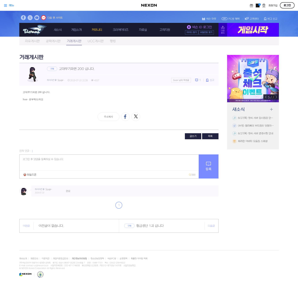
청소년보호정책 (97, 259)
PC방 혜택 (234, 18)
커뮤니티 (97, 30)
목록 (210, 136)
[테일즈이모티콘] (30, 174)
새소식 (58, 30)
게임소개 (76, 30)
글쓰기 (193, 136)
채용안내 (34, 259)
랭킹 (113, 41)
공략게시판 (53, 41)
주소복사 (108, 116)
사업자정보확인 (129, 266)
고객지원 (165, 30)
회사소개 (23, 259)
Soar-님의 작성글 (181, 80)
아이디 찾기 (192, 32)
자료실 (143, 30)
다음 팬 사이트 (55, 17)
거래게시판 (74, 41)
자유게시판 (32, 41)
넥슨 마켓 (211, 18)
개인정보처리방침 (79, 259)
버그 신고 (272, 18)
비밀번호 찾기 (206, 32)
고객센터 (254, 18)
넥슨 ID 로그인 (202, 27)
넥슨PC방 (111, 259)
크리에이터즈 (120, 30)
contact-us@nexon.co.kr (37, 265)
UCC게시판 (96, 41)
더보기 (271, 109)
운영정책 (123, 259)
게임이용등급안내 (60, 259)
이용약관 (45, 259)
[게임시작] (248, 30)
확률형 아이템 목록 (139, 259)
